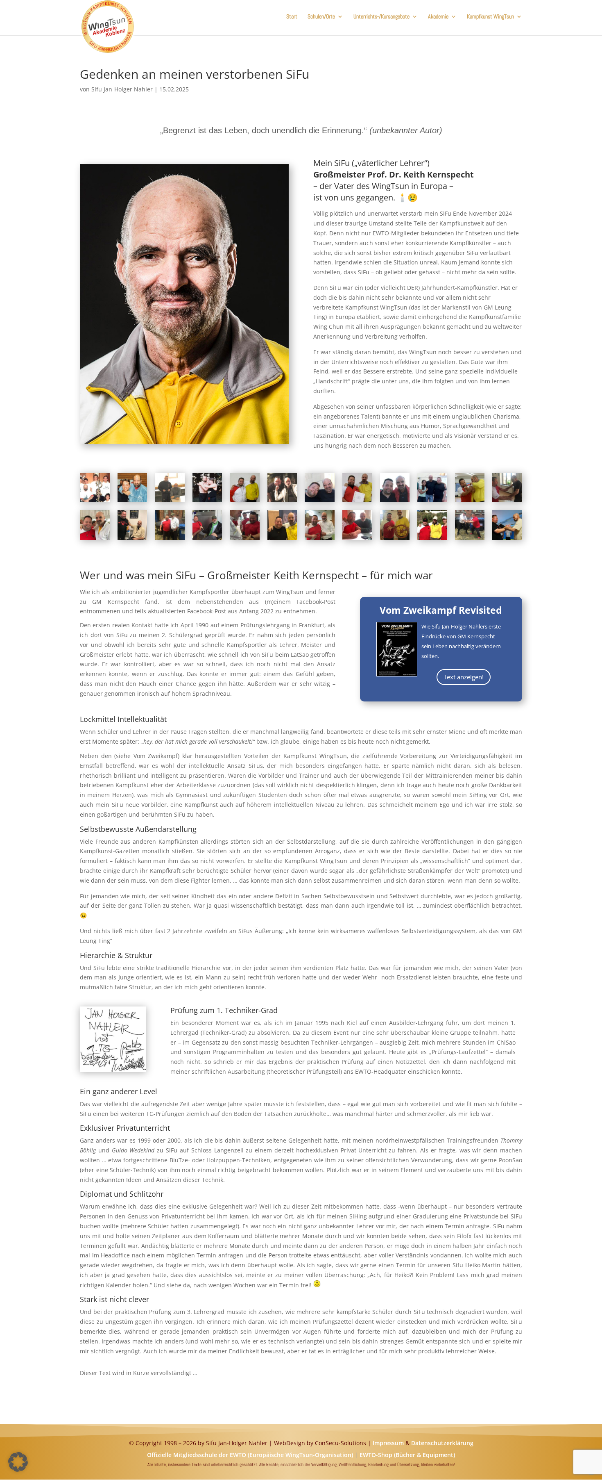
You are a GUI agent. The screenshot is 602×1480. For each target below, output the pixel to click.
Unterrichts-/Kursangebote (381, 17)
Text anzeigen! (464, 677)
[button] (18, 1462)
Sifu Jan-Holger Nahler (122, 89)
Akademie (438, 17)
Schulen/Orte (321, 17)
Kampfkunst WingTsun (490, 17)
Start (291, 17)
